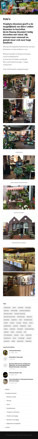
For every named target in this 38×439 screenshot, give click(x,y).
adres (14, 307)
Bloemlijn (19, 7)
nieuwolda (20, 329)
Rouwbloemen (11, 408)
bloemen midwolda (25, 310)
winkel (13, 341)
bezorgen (28, 307)
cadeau (6, 323)
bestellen (20, 307)
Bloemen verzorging (13, 420)
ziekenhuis (28, 341)
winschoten (20, 341)
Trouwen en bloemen (13, 412)
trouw (14, 338)
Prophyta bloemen (11, 393)
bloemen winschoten (9, 316)
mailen (6, 329)
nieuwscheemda (29, 329)
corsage (18, 323)
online (12, 332)
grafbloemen (7, 326)
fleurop (25, 323)
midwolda (12, 329)
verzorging (21, 338)
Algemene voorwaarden (14, 423)
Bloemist (29, 316)
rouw (22, 335)
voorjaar (28, 338)
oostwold (19, 332)
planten (16, 335)
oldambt (6, 332)
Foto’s (8, 404)
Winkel (7, 389)
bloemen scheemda (20, 313)
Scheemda (28, 335)
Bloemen (6, 310)
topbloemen (7, 338)
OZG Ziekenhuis (8, 335)
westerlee (6, 341)
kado (29, 326)
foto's (31, 323)
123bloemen (7, 307)
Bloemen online (11, 397)
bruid (20, 320)
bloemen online (8, 313)
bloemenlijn (14, 310)
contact (12, 323)
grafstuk (15, 326)
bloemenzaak (21, 316)
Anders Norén (28, 435)
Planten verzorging (12, 416)
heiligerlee (23, 326)
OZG (25, 332)
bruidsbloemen (28, 320)
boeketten (14, 320)
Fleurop (9, 401)
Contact (7, 427)
